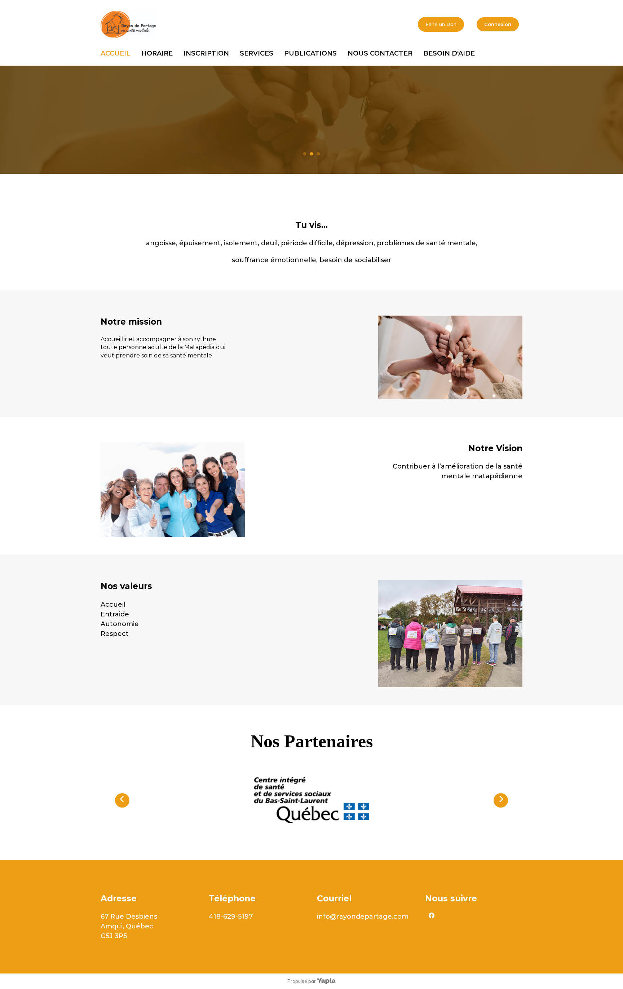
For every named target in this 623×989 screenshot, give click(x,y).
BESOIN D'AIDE (449, 53)
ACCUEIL (116, 53)
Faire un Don (440, 24)
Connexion (497, 24)
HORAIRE (157, 53)
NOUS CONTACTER (380, 53)
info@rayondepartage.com (362, 916)
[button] (122, 800)
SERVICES (256, 53)
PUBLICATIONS (310, 53)
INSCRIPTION (206, 53)
